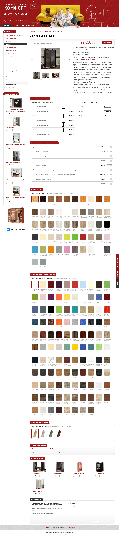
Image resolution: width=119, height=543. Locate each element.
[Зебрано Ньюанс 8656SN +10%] (75, 224)
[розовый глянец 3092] (43, 297)
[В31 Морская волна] (75, 309)
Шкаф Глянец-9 (37, 473)
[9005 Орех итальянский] (91, 397)
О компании (71, 527)
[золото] (35, 433)
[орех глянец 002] (43, 334)
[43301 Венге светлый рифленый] (67, 410)
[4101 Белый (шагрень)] (107, 347)
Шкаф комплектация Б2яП (42, 134)
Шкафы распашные (11, 50)
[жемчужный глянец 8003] (75, 297)
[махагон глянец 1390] (59, 334)
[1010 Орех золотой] (67, 372)
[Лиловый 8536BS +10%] (107, 237)
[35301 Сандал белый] (43, 410)
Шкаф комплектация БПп (42, 125)
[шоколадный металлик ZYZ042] (43, 322)
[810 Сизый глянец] (35, 309)
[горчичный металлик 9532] (51, 322)
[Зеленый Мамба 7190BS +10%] (75, 237)
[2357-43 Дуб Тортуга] (51, 385)
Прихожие (8, 62)
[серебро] (43, 433)
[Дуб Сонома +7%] (35, 224)
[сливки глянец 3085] (91, 284)
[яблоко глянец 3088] (107, 284)
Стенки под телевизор (12, 68)
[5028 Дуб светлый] (67, 397)
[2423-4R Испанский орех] (59, 385)
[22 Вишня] (75, 360)
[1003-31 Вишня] (59, 372)
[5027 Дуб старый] (59, 397)
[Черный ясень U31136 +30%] (107, 249)
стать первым (58, 452)
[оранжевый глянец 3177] (59, 297)
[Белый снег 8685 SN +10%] (59, 212)
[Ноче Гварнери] (51, 199)
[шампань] (51, 433)
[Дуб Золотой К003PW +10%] (43, 224)
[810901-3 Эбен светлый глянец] (67, 334)
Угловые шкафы (10, 59)
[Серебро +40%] (35, 262)
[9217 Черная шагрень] (35, 360)
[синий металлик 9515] (83, 322)
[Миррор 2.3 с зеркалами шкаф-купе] (16, 177)
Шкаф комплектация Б (41, 120)
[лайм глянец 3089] (35, 297)
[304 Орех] (35, 372)
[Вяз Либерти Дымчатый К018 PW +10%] (91, 212)
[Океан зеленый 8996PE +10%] (43, 249)
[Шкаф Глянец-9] (40, 471)
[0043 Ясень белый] (91, 360)
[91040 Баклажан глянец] (59, 284)
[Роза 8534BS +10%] (67, 249)
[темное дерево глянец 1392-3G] (83, 334)
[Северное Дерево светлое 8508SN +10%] (91, 224)
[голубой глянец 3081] (83, 284)
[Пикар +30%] (83, 249)
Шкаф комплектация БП (42, 111)
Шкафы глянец (10, 53)
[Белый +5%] (67, 212)
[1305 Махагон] (83, 372)
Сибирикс (67, 534)
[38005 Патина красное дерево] (59, 410)
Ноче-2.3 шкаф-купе (98, 473)
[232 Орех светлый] (107, 360)
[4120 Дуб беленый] (43, 360)
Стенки (8, 65)
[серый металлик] (75, 322)
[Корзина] (7, 25)
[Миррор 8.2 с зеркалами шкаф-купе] (16, 142)
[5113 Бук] (59, 360)
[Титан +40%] (43, 262)
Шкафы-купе (9, 44)
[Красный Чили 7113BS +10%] (83, 237)
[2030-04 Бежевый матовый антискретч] (59, 347)
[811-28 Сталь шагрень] (43, 347)
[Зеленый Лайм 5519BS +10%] (67, 237)
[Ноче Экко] (67, 199)
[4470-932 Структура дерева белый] (99, 385)
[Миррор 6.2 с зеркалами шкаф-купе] (16, 195)
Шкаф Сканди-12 (37, 491)
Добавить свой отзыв (59, 449)
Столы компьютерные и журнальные (15, 77)
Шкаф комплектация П (41, 106)
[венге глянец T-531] (51, 334)
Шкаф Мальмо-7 (57, 473)
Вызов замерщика (10, 80)
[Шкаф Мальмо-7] (60, 471)
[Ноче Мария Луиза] (59, 199)
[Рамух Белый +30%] (91, 249)
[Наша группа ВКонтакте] (16, 230)
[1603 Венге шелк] (99, 372)
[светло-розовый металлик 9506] (67, 322)
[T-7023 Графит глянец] (43, 309)
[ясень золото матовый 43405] (51, 360)
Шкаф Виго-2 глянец (78, 473)
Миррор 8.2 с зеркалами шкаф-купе (15, 144)
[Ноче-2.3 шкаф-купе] (100, 471)
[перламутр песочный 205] (91, 309)
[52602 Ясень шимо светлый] (83, 410)
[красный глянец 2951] (75, 284)
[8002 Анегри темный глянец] (107, 322)
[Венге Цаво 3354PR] (43, 199)
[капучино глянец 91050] (67, 284)
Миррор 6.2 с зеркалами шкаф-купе (15, 197)
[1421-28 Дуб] (91, 372)
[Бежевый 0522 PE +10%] (51, 237)
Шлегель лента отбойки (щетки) (43, 179)
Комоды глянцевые (11, 38)
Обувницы (8, 41)
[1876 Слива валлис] (107, 372)
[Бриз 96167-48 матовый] (91, 347)
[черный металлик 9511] (99, 322)
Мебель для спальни (11, 74)
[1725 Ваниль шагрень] (51, 347)
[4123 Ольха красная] (91, 385)
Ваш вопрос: (73, 510)
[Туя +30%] (99, 249)
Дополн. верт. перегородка (42, 151)
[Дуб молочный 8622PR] (91, 199)
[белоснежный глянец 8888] (83, 297)
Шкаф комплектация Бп (42, 116)
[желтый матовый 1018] (75, 347)
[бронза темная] (59, 433)
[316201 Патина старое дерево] (91, 410)
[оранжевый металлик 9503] (59, 322)
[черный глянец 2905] (51, 309)
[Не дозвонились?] (28, 25)
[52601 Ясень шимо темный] (75, 410)
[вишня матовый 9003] (67, 360)
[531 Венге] (43, 372)
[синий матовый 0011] (83, 347)
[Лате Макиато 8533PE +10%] (91, 237)
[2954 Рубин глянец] (51, 284)
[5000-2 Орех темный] (35, 397)
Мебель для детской (11, 71)
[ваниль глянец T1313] (43, 284)
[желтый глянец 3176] (67, 297)
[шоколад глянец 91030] (67, 309)
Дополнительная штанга (41, 165)
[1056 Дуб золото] (75, 372)
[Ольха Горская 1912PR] (107, 199)
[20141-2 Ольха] (35, 410)
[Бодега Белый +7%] (75, 212)
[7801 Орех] (83, 397)
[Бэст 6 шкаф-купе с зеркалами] (16, 107)
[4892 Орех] (107, 385)
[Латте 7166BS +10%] (99, 237)
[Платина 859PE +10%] (59, 249)
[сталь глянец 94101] (91, 297)
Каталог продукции (58, 527)
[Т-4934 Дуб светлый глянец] (99, 334)
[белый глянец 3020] (35, 284)
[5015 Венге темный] (51, 397)
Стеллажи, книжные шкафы (13, 56)
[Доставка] (16, 25)
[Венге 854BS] (75, 199)
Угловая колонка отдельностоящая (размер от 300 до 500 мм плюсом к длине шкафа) (56, 174)
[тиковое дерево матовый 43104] (83, 360)
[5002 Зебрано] (43, 397)
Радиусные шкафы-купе (12, 47)
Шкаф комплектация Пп (42, 130)
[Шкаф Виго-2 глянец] (80, 471)
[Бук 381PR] (35, 199)
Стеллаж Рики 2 (10, 127)
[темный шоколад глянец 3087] (99, 284)
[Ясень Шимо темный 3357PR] (51, 212)
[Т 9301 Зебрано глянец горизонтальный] (35, 347)
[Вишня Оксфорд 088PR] (83, 199)
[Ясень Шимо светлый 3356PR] (43, 212)
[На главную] (15, 9)
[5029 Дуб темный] (75, 397)
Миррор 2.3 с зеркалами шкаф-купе (15, 179)
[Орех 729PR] (35, 212)
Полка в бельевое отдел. (41, 156)
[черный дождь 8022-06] (91, 322)
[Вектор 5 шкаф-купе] (50, 58)
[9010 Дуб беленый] (99, 397)
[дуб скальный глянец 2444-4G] (107, 334)
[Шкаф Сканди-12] (40, 489)
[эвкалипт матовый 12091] (99, 347)
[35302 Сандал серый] (51, 410)
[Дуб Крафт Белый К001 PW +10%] (59, 224)
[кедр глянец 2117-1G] (91, 334)
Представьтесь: (72, 503)
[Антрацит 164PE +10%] (35, 237)
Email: (75, 506)
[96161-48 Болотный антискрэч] (67, 347)
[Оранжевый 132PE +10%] (51, 249)
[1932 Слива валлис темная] (43, 385)
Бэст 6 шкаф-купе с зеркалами (14, 109)
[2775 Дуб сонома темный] (83, 385)
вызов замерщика (90, 59)
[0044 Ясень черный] (99, 360)
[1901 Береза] (35, 385)
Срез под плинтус (40, 183)
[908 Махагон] (51, 372)
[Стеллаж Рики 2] (16, 125)
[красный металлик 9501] (107, 309)
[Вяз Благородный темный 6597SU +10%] (83, 212)
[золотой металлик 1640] (83, 309)
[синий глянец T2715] (99, 297)
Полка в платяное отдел (41, 160)
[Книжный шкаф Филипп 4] (16, 160)
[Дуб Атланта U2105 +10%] (59, 237)
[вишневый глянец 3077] (107, 297)
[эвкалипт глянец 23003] (59, 309)
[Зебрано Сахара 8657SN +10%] (83, 224)
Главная (47, 527)
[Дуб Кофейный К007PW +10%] (51, 224)
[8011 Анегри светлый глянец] (35, 334)
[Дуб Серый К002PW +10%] (67, 224)
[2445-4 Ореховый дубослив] (67, 385)
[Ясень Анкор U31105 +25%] (75, 249)
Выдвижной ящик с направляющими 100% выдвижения (49, 146)
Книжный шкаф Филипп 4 (13, 162)
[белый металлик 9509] (99, 309)
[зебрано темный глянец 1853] (75, 334)
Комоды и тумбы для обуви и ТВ (14, 35)
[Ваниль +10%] (43, 237)
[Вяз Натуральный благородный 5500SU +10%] (99, 212)
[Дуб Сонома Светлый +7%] (107, 212)
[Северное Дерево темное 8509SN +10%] (99, 224)
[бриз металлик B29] (35, 322)
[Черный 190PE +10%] (107, 224)
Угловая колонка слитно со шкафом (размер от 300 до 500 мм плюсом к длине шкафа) (56, 170)
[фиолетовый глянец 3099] (51, 297)
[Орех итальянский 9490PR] (99, 199)
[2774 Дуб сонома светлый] (75, 385)
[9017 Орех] (107, 397)
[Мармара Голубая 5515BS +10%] (35, 249)
